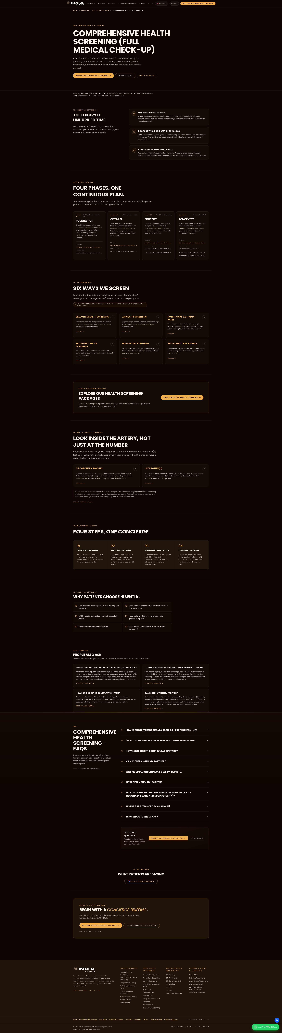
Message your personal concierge (198, 4)
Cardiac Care (148, 995)
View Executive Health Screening (180, 397)
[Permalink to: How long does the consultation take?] (204, 751)
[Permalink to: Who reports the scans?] (204, 816)
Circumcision (148, 1005)
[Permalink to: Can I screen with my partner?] (204, 761)
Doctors (101, 3)
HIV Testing (170, 984)
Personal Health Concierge (88, 1020)
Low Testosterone (150, 981)
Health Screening (100, 10)
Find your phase (146, 75)
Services (90, 3)
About (150, 3)
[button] (93, 75)
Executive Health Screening (88, 247)
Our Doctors (103, 1020)
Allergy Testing (125, 999)
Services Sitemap (156, 1020)
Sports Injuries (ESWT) (151, 1008)
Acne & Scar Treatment (198, 981)
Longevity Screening (188, 249)
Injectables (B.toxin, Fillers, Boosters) (196, 988)
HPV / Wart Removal (174, 993)
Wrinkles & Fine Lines (197, 992)
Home (75, 10)
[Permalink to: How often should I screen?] (204, 782)
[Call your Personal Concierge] (277, 1020)
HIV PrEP (169, 990)
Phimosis (146, 1002)
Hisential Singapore (170, 1020)
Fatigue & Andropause (151, 999)
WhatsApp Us (127, 75)
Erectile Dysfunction (151, 975)
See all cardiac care (82, 502)
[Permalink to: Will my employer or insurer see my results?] (204, 771)
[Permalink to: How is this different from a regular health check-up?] (204, 730)
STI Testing (170, 975)
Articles (142, 3)
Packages (138, 1020)
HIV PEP (169, 987)
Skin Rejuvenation (196, 984)
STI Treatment (171, 978)
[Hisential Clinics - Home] (75, 3)
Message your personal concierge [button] (167, 838)
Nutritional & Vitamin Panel (88, 253)
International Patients (127, 3)
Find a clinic (197, 838)
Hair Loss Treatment (197, 978)
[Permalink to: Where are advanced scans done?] (204, 806)
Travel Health (125, 1003)
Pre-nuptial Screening (128, 996)
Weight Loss (194, 975)
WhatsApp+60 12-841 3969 (143, 925)
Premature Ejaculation (151, 978)
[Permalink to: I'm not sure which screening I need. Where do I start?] (204, 740)
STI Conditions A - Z (173, 981)
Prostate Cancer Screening (157, 249)
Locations (111, 3)
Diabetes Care (148, 992)
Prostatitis (147, 989)
